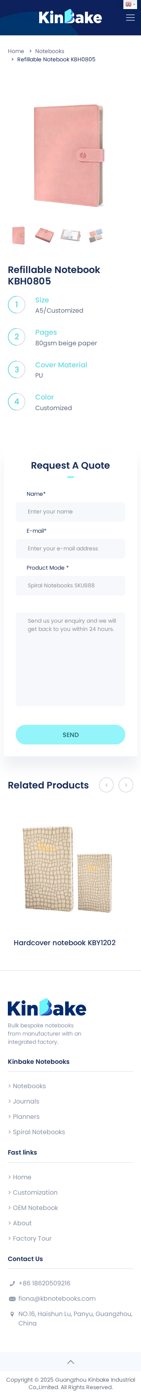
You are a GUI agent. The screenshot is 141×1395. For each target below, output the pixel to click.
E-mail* (37, 531)
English (130, 4)
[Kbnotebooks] (71, 15)
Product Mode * (48, 568)
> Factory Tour (30, 1238)
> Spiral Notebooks (36, 1132)
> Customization (33, 1192)
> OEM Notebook (33, 1207)
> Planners (24, 1116)
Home (16, 51)
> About (20, 1223)
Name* (36, 494)
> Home (19, 1177)
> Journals (23, 1101)
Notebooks (49, 51)
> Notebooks (27, 1086)
